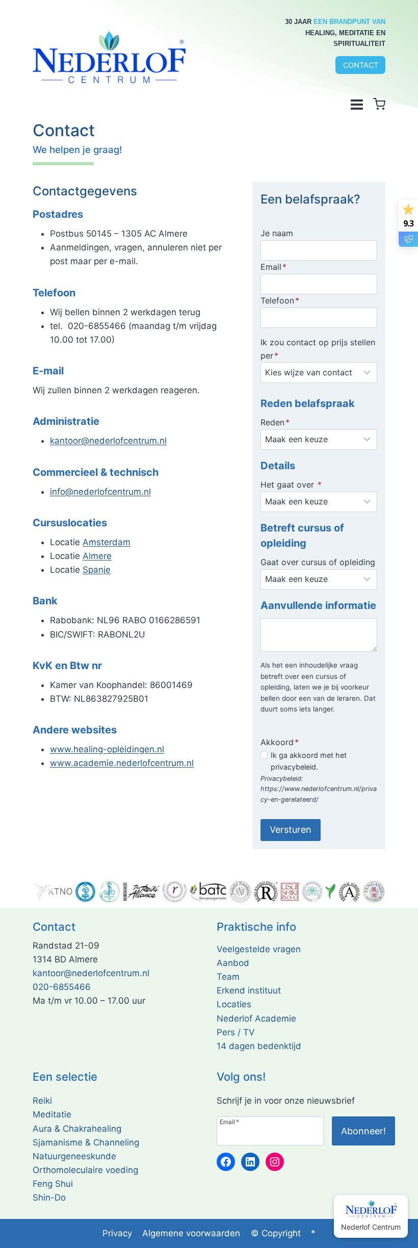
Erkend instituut (249, 990)
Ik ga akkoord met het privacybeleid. (309, 761)
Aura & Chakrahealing (77, 1129)
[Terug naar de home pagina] (109, 57)
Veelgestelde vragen (259, 949)
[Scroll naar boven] (397, 1237)
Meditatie (52, 1114)
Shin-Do (49, 1197)
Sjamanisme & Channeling (86, 1142)
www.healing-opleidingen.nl (107, 749)
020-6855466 (62, 987)
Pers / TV (236, 1032)
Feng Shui (53, 1184)
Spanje (97, 570)
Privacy (117, 1233)
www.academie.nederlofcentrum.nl (122, 763)
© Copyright (276, 1233)
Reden (275, 422)
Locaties (234, 1004)
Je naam (276, 233)
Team (228, 977)
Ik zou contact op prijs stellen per (317, 349)
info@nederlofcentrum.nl (100, 492)
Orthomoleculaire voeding (85, 1170)
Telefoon (279, 300)
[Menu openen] (356, 104)
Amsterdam (106, 542)
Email (273, 267)
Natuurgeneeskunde (74, 1156)
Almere (97, 556)
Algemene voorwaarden (191, 1233)
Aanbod (233, 963)
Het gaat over (291, 484)
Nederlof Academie (256, 1018)
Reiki (42, 1101)
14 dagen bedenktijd (259, 1046)
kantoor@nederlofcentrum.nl (108, 441)
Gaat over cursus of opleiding (317, 562)
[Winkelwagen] (379, 104)
